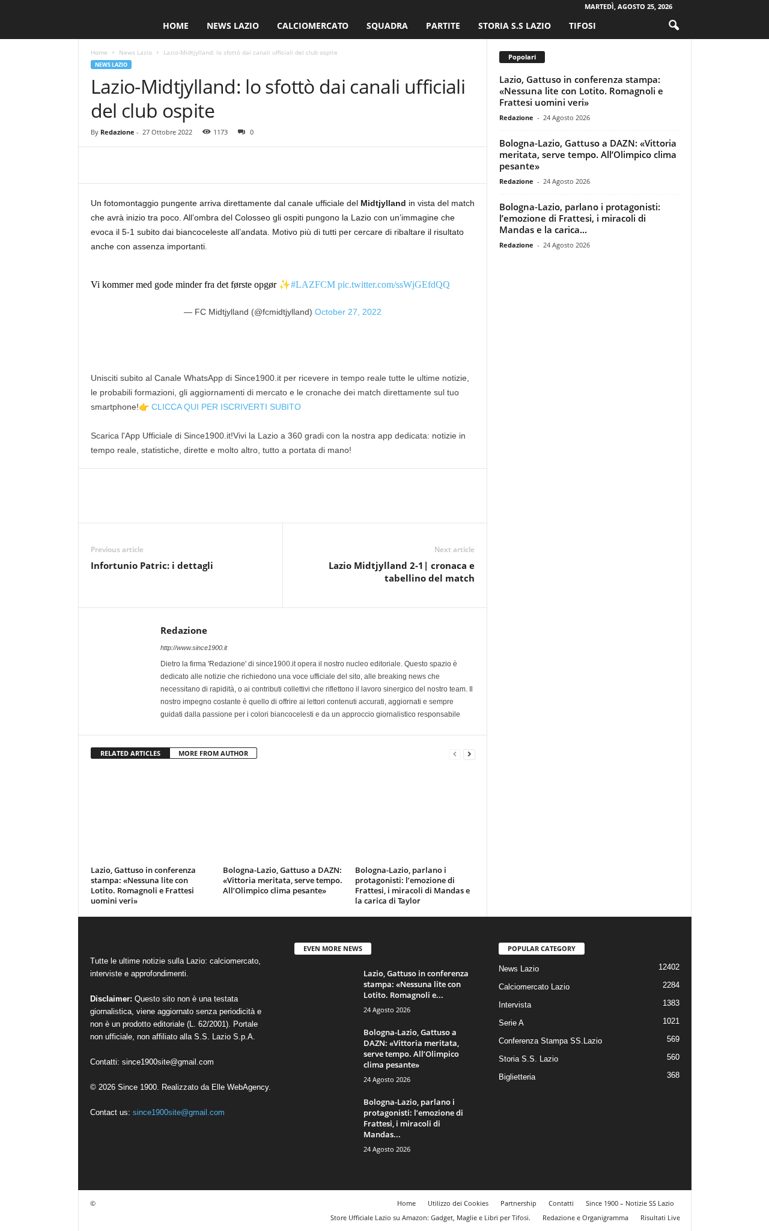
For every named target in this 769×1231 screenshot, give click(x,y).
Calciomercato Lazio (534, 986)
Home (176, 25)
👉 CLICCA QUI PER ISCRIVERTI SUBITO (220, 407)
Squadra (387, 25)
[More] (213, 165)
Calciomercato (312, 25)
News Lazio (233, 25)
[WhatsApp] (186, 165)
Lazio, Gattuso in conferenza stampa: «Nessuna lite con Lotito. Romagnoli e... (416, 984)
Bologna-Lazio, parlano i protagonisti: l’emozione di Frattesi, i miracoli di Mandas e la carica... (579, 218)
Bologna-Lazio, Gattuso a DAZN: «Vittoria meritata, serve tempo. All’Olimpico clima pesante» (282, 880)
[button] (673, 26)
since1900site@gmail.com (168, 1061)
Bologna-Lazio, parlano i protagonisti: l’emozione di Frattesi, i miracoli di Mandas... (413, 1118)
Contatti (561, 1203)
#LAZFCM (313, 284)
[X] (130, 165)
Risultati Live (660, 1217)
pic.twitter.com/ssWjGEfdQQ (394, 284)
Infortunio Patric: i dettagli (152, 565)
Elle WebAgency (240, 1087)
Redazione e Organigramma (585, 1217)
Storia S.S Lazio (514, 25)
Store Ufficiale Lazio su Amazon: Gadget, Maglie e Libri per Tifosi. (430, 1217)
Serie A (511, 1022)
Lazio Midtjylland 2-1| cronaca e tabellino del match (402, 571)
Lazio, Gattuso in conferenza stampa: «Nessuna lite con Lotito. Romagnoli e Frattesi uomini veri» (143, 885)
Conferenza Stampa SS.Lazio (550, 1040)
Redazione (117, 131)
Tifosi (582, 25)
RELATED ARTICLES (130, 753)
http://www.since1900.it (193, 647)
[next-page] (469, 753)
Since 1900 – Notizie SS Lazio (630, 1203)
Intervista (515, 1004)
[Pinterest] (158, 165)
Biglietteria (517, 1076)
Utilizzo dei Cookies (458, 1203)
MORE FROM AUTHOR (213, 753)
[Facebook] (103, 165)
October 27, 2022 (348, 312)
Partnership (518, 1203)
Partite (443, 25)
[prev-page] (455, 753)
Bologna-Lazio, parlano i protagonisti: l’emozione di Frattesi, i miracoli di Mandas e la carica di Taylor (412, 885)
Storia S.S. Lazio (528, 1058)
